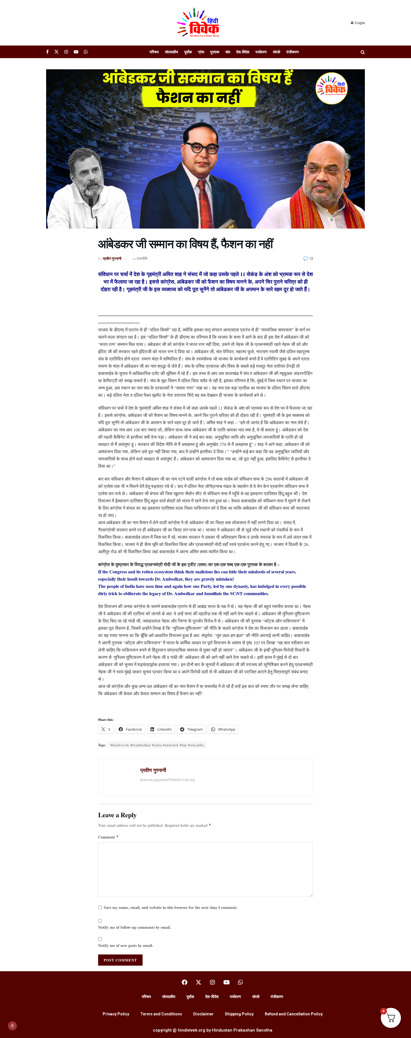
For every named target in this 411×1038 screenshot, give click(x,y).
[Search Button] (363, 52)
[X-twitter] (198, 982)
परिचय (154, 52)
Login (359, 22)
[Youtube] (226, 982)
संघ (227, 52)
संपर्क (276, 52)
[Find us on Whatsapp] (86, 52)
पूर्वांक (188, 52)
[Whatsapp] (240, 982)
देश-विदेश (242, 52)
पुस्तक (214, 52)
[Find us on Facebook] (47, 52)
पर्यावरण (261, 52)
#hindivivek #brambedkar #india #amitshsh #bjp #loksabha (157, 745)
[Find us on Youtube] (76, 52)
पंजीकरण (292, 52)
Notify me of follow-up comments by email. (134, 927)
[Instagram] (212, 982)
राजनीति (142, 258)
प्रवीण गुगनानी (112, 258)
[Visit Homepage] (198, 22)
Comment (108, 837)
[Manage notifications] (12, 1025)
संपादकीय (171, 52)
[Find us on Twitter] (56, 52)
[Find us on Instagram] (66, 52)
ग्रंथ (201, 52)
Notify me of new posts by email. (125, 945)
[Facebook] (184, 982)
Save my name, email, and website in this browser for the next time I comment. (171, 907)
